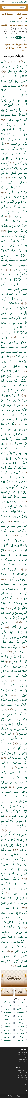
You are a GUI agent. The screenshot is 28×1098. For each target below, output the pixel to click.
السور (22, 21)
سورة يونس (7, 1009)
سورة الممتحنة (21, 1002)
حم (25, 61)
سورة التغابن (7, 1002)
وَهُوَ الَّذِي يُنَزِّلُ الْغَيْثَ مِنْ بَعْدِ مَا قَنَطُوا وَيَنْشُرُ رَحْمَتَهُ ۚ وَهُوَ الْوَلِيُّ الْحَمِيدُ (14, 574)
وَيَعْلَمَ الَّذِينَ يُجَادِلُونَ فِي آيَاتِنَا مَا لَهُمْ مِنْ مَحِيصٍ (14, 656)
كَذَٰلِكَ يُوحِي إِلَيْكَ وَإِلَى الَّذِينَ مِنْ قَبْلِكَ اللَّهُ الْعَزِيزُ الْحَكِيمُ (14, 66)
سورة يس (7, 1026)
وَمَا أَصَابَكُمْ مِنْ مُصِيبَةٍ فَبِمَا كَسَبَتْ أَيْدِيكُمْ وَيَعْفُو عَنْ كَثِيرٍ (14, 603)
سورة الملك (7, 1016)
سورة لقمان (7, 1030)
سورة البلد (7, 1019)
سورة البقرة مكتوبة (22, 1052)
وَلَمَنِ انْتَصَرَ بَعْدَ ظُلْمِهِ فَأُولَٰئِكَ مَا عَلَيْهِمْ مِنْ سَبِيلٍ (14, 738)
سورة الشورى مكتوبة (14, 21)
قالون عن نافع (24, 1081)
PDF (24, 40)
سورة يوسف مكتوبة (22, 1054)
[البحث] (4, 7)
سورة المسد (20, 1030)
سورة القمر (21, 1005)
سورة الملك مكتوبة (22, 1061)
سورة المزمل (7, 1012)
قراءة (17, 37)
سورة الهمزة (7, 1023)
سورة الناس (20, 1040)
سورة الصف (7, 1005)
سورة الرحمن (20, 1026)
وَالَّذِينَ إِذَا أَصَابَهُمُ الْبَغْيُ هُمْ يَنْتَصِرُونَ (14, 714)
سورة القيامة (20, 1037)
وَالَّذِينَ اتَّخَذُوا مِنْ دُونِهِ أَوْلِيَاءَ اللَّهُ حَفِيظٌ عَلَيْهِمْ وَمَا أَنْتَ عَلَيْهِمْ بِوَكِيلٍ (14, 115)
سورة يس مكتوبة (23, 1059)
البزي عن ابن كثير (23, 1072)
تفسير (12, 37)
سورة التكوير (20, 1009)
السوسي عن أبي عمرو (22, 1077)
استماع (24, 37)
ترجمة (7, 37)
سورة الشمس (7, 1033)
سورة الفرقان (7, 1040)
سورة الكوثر (7, 1037)
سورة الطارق (20, 1019)
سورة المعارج (20, 1033)
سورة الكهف (20, 1023)
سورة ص (20, 1016)
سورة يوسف (20, 1012)
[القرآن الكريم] (26, 21)
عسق (15, 61)
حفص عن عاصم (23, 1079)
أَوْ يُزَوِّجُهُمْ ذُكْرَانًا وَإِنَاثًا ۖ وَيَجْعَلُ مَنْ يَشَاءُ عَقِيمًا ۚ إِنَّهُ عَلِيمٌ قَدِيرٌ (14, 898)
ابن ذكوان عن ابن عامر (22, 1070)
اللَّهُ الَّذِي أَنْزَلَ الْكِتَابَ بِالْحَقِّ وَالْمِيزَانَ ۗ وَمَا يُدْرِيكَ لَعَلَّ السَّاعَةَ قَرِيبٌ (14, 361)
